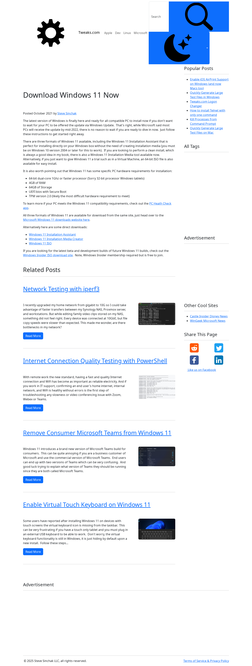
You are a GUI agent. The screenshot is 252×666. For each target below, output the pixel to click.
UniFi (216, 199)
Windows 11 (46, 104)
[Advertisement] (99, 76)
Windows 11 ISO (40, 243)
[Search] (199, 16)
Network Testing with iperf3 (61, 289)
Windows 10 (49, 297)
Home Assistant (194, 169)
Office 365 (206, 187)
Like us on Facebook (201, 370)
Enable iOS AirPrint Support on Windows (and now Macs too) (209, 83)
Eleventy (212, 163)
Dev (117, 33)
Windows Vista (194, 223)
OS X (92, 297)
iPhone (220, 175)
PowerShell (67, 369)
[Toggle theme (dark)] (179, 48)
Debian (144, 297)
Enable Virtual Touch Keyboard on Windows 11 (87, 505)
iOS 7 (208, 175)
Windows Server (211, 216)
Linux (127, 33)
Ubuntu (81, 297)
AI (196, 157)
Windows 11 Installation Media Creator (56, 239)
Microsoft (140, 33)
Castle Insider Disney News (209, 316)
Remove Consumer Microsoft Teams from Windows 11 (97, 433)
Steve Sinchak (67, 113)
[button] (194, 347)
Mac (199, 181)
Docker (198, 163)
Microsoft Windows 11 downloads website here (56, 220)
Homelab (213, 169)
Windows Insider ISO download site (48, 255)
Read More (33, 336)
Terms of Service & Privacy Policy (206, 661)
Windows (66, 297)
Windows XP (213, 223)
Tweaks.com (89, 32)
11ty (188, 157)
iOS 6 (197, 175)
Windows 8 (192, 216)
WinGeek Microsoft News (207, 321)
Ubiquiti (190, 199)
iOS (187, 175)
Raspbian (208, 193)
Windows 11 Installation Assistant (52, 234)
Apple (108, 33)
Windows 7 (210, 211)
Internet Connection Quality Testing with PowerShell (95, 361)
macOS (119, 297)
